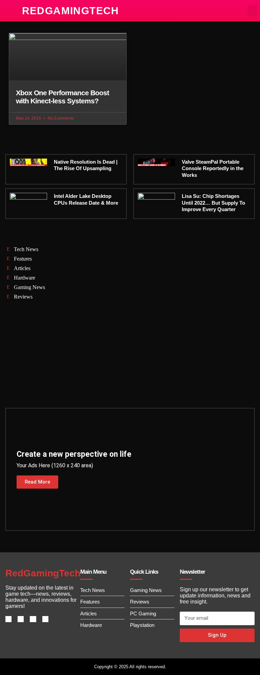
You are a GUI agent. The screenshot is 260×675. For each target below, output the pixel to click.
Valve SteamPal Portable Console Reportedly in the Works (212, 168)
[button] (252, 10)
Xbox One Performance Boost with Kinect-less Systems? (62, 97)
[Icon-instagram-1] (33, 619)
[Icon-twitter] (21, 619)
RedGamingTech (70, 10)
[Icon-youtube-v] (45, 619)
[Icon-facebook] (8, 619)
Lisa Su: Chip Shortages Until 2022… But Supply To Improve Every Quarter (213, 202)
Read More (37, 482)
